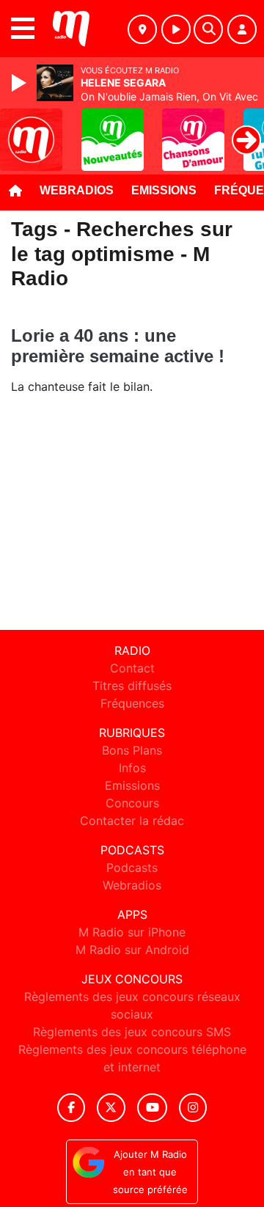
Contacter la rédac (132, 820)
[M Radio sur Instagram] (193, 1107)
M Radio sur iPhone (132, 932)
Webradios (77, 190)
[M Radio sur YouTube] (152, 1107)
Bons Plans (132, 750)
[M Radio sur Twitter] (111, 1107)
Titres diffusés (132, 685)
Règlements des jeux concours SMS (132, 1031)
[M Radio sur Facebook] (71, 1107)
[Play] (20, 83)
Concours (132, 803)
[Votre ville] (142, 29)
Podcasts (132, 867)
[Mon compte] (242, 29)
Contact (132, 668)
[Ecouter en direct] (176, 29)
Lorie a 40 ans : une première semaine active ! (117, 346)
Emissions (164, 190)
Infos (132, 767)
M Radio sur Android (132, 949)
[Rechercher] (208, 29)
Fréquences (132, 703)
